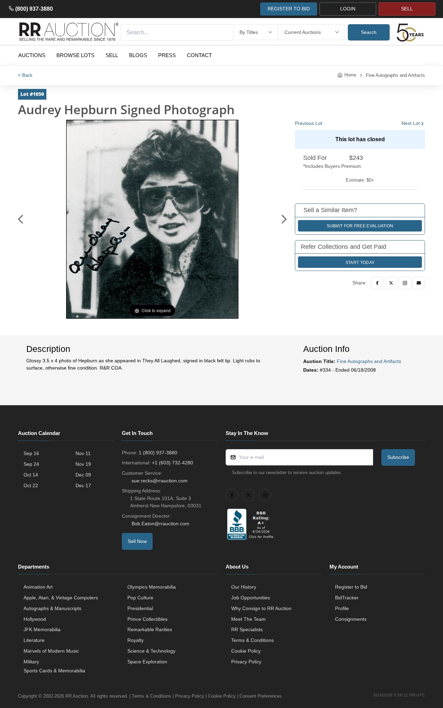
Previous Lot (308, 123)
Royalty (135, 640)
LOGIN (347, 8)
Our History (243, 587)
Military (31, 661)
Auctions (31, 55)
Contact (199, 55)
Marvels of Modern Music (51, 651)
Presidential (140, 608)
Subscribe (398, 457)
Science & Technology (151, 651)
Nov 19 (83, 464)
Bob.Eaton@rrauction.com (160, 523)
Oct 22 (31, 485)
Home (350, 75)
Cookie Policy (246, 651)
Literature (34, 640)
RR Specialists (247, 629)
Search (369, 32)
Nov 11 (83, 453)
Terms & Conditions (252, 640)
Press (167, 55)
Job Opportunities (250, 597)
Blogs (138, 55)
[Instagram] (405, 283)
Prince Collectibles (147, 619)
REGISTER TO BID (289, 8)
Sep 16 (31, 453)
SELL (407, 8)
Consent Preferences (260, 696)
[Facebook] (377, 283)
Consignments (351, 619)
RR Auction (76, 696)
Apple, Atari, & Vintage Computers (61, 597)
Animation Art (38, 587)
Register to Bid (351, 587)
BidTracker (347, 597)
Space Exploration (147, 661)
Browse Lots (75, 55)
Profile (342, 608)
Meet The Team (248, 619)
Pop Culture (140, 597)
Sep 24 (31, 464)
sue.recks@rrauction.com (160, 480)
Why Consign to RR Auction (261, 608)
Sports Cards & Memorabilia (54, 670)
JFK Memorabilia (42, 629)
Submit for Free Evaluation (360, 226)
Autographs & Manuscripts (52, 608)
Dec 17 (83, 485)
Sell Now (137, 541)
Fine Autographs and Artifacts (395, 75)
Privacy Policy (246, 661)
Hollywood (35, 619)
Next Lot (410, 123)
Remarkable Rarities (149, 629)
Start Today (359, 262)
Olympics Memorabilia (151, 587)
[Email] (419, 283)
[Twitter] (391, 283)
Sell (112, 55)
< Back (25, 75)
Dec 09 (83, 475)
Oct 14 (31, 475)
